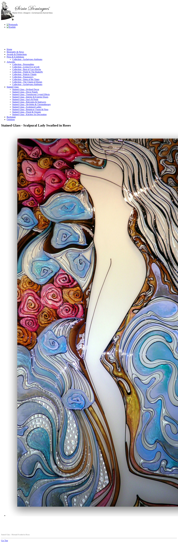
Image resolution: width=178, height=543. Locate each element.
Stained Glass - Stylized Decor (25, 89)
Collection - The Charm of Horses (27, 82)
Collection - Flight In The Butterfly (27, 72)
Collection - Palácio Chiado (24, 74)
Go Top (4, 540)
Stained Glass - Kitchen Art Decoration (29, 114)
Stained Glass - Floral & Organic (26, 112)
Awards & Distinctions (17, 54)
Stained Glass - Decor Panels (25, 92)
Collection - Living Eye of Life (25, 67)
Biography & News (15, 52)
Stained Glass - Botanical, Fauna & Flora (30, 109)
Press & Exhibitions (15, 57)
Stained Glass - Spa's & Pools (25, 99)
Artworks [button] (11, 62)
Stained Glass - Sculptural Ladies (26, 107)
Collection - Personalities (23, 64)
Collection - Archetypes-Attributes (27, 59)
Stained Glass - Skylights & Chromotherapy (31, 104)
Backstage (11, 117)
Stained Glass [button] (13, 87)
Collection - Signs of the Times (25, 79)
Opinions (11, 119)
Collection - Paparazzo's (22, 77)
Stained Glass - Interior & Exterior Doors (30, 97)
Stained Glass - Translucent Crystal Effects (31, 94)
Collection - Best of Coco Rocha (26, 69)
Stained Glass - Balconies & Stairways (29, 102)
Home (9, 49)
